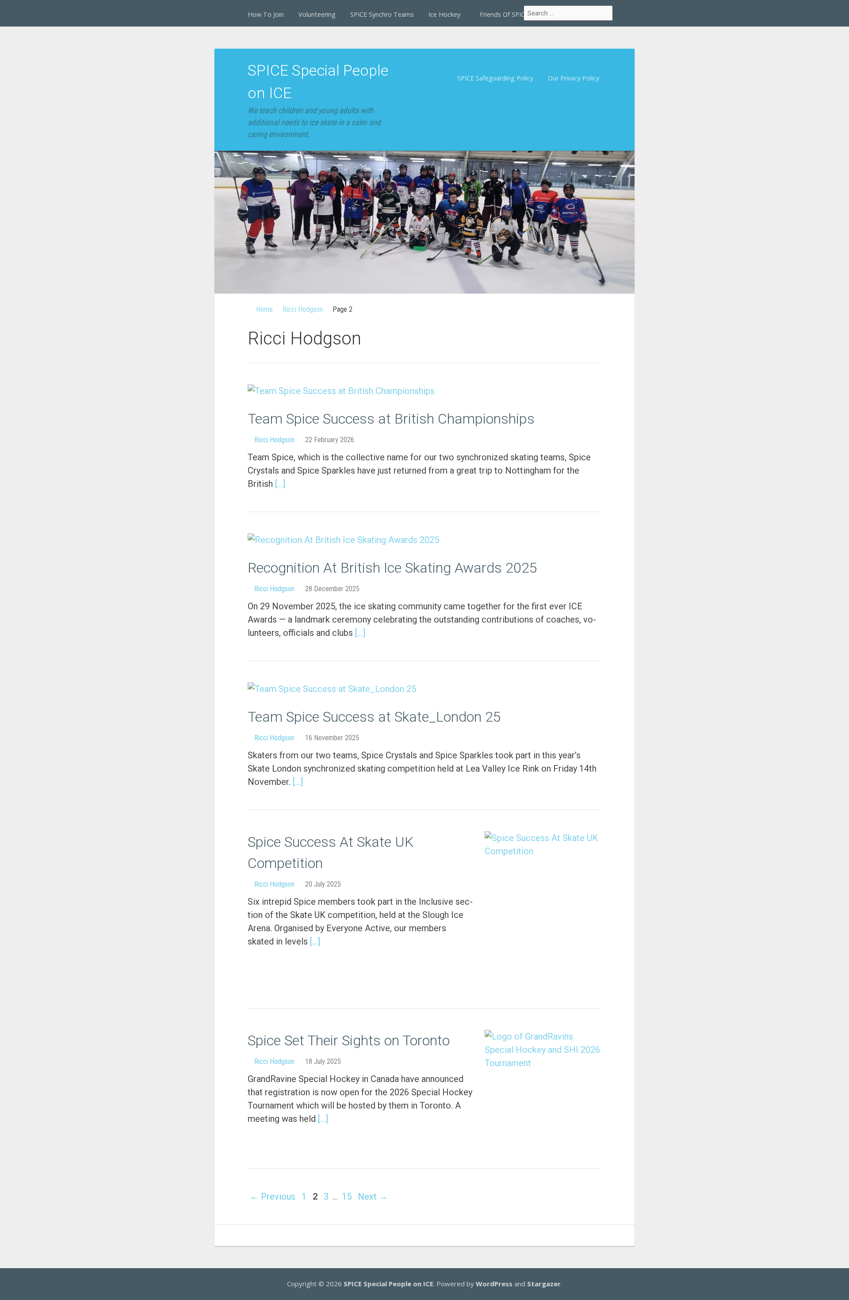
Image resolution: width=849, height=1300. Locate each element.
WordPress (494, 1283)
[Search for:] (568, 13)
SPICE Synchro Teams (382, 14)
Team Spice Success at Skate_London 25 (374, 716)
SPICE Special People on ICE (388, 1283)
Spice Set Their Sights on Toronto (349, 1040)
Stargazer (544, 1283)
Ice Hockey (444, 14)
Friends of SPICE (504, 14)
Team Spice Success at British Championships (391, 418)
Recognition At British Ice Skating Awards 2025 (392, 567)
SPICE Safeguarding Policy (495, 78)
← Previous (272, 1196)
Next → (373, 1196)
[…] (280, 483)
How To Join (266, 14)
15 (347, 1196)
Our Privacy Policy (573, 78)
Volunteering (317, 14)
